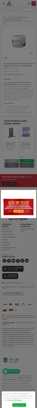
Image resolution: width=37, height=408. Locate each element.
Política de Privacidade (14, 400)
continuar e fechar (19, 405)
